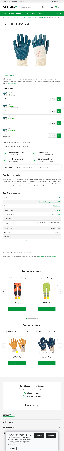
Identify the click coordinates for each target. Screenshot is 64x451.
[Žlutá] (17, 345)
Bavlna (53, 214)
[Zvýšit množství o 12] (54, 99)
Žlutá (19, 298)
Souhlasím (51, 435)
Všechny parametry (31, 241)
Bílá (54, 206)
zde (14, 444)
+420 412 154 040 (52, 7)
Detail (17, 309)
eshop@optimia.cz (33, 393)
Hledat (43, 7)
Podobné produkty (41, 167)
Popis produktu (8, 167)
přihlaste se (41, 257)
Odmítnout (39, 435)
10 (52, 352)
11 (49, 352)
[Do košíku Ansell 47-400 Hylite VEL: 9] (59, 99)
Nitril (58, 210)
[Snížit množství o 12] (50, 99)
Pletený (58, 214)
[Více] (59, 13)
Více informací (11, 83)
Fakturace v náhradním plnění (10, 1)
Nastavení (12, 448)
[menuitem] (13, 13)
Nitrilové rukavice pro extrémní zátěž (49, 202)
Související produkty (28, 167)
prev (4, 291)
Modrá (58, 206)
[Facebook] (38, 405)
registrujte (53, 257)
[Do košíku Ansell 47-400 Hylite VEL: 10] (59, 135)
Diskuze (18, 167)
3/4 (59, 218)
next (60, 291)
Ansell (28, 142)
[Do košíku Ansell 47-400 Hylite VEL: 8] (59, 111)
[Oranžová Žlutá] (17, 291)
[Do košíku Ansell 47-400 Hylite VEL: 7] (59, 123)
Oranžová (16, 298)
